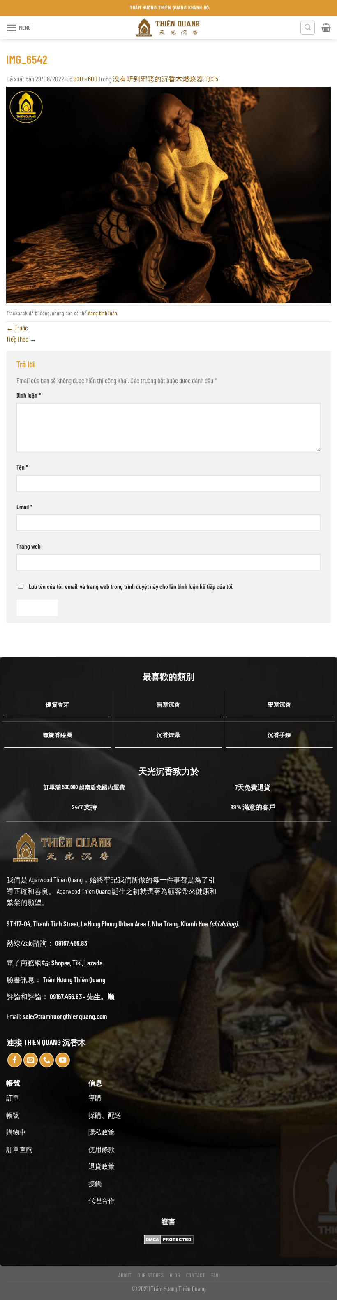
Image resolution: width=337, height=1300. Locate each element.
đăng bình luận (102, 312)
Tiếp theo (21, 339)
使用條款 (101, 1149)
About (125, 1275)
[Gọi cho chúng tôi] (46, 1060)
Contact (195, 1275)
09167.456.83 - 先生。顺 (82, 996)
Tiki (77, 962)
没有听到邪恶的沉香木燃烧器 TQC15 (165, 78)
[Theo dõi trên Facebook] (14, 1060)
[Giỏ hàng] (326, 28)
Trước (17, 327)
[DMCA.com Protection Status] (169, 1238)
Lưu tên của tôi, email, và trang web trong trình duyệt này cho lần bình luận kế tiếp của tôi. (131, 586)
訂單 (12, 1098)
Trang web (28, 546)
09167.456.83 (71, 943)
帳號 (12, 1115)
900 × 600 (85, 78)
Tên (22, 467)
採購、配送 (104, 1115)
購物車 (16, 1132)
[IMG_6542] (168, 194)
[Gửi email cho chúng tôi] (30, 1060)
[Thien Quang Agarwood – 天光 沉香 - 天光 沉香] (168, 27)
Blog (175, 1275)
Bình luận (28, 395)
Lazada (93, 962)
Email (24, 506)
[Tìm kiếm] (307, 28)
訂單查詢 (19, 1149)
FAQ (215, 1275)
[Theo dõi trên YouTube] (62, 1060)
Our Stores (151, 1275)
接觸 (95, 1183)
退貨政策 (101, 1166)
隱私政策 (101, 1132)
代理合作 (101, 1200)
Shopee (60, 962)
